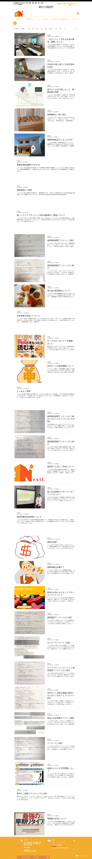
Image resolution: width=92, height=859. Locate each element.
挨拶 (37, 28)
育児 (56, 28)
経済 (60, 28)
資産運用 (22, 28)
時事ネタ (51, 28)
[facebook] (72, 849)
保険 (46, 28)
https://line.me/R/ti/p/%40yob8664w (60, 847)
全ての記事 (16, 28)
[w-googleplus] (75, 849)
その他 (28, 28)
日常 (41, 28)
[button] (78, 13)
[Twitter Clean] (73, 849)
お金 (33, 28)
